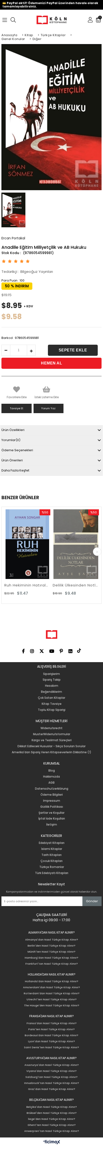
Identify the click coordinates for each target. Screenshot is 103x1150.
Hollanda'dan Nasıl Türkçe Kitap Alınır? (51, 981)
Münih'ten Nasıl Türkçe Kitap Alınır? (51, 951)
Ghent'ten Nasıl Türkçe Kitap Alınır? (52, 1125)
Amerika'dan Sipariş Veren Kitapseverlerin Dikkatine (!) (51, 752)
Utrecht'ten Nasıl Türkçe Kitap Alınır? (52, 999)
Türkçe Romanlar (51, 867)
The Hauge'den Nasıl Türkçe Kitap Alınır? (51, 1005)
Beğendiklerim (51, 691)
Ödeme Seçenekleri (17, 450)
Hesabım (51, 685)
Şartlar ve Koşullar (51, 812)
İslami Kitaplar (51, 849)
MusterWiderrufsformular (51, 734)
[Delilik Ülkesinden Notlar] (57, 544)
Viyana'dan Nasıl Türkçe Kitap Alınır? (51, 1071)
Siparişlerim (51, 674)
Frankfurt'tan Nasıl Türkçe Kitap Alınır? (51, 963)
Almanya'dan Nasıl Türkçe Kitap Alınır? (51, 939)
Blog (51, 770)
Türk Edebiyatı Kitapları (51, 873)
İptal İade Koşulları (51, 818)
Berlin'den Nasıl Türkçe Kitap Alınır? (51, 945)
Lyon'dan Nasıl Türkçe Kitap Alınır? (51, 1041)
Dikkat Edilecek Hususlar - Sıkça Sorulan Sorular (51, 746)
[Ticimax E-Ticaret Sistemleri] (51, 1142)
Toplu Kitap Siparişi (51, 710)
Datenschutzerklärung (51, 788)
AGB (51, 782)
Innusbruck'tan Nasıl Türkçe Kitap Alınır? (51, 1083)
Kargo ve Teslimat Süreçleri (52, 740)
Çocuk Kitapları (51, 861)
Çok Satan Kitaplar (51, 697)
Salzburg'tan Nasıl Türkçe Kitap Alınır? (51, 1077)
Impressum (51, 800)
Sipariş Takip (52, 679)
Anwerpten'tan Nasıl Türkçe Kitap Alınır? (51, 1131)
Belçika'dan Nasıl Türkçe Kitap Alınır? (51, 1107)
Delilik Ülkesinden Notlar (57, 585)
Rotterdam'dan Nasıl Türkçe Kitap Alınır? (52, 993)
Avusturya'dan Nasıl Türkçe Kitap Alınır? (51, 1065)
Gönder (92, 901)
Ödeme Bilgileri (51, 794)
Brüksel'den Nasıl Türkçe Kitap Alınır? (52, 1113)
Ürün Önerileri (12, 460)
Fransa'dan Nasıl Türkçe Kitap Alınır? (52, 1023)
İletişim (51, 824)
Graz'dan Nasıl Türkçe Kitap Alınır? (51, 1089)
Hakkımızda (51, 776)
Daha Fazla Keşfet (15, 470)
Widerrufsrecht (51, 728)
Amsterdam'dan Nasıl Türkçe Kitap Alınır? (51, 987)
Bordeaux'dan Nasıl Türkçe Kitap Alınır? (51, 1035)
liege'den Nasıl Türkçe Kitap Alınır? (51, 1119)
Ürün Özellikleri (12, 430)
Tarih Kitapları (51, 855)
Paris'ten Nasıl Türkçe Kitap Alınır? (51, 1029)
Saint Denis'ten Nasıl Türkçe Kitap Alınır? (51, 1047)
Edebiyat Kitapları (51, 843)
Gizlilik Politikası (51, 806)
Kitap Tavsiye (52, 704)
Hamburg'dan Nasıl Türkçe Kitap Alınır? (51, 957)
